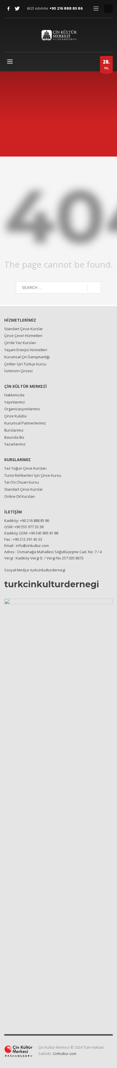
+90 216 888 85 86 (66, 8)
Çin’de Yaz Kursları (20, 342)
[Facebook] (8, 8)
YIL (106, 64)
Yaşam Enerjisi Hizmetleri (25, 349)
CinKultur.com (64, 1053)
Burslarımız (14, 430)
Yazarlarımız (15, 444)
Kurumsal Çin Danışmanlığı (27, 356)
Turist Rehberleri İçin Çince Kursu (32, 475)
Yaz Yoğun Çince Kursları (25, 468)
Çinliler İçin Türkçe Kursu (25, 364)
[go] (94, 288)
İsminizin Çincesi (18, 370)
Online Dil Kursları (19, 496)
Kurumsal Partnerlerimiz (25, 423)
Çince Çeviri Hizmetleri (23, 335)
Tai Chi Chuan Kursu (21, 482)
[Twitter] (17, 8)
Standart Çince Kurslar (23, 328)
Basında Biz (14, 437)
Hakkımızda (14, 394)
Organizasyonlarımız (22, 408)
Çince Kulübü (15, 416)
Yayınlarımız (14, 402)
